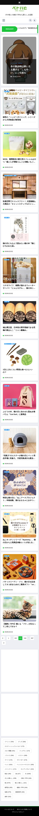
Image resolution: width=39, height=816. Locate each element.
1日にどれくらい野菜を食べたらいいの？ (18, 371)
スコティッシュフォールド (14, 746)
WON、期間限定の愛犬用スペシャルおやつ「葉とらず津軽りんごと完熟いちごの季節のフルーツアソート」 (19, 160)
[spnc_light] (35, 20)
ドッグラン (25, 751)
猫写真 (8, 787)
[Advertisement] (19, 670)
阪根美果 (20, 792)
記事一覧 (7, 91)
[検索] (30, 20)
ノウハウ (9, 755)
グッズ (22, 741)
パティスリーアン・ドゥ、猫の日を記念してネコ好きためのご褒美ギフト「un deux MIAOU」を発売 (19, 583)
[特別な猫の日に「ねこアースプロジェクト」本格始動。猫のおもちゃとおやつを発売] (19, 482)
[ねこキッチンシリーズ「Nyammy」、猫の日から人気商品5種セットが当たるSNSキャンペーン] (19, 524)
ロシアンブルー (27, 769)
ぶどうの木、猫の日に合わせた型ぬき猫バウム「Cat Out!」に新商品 (19, 413)
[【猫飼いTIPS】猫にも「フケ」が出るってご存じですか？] (19, 609)
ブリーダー (22, 760)
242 (15, 638)
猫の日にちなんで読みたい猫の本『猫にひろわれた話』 (19, 244)
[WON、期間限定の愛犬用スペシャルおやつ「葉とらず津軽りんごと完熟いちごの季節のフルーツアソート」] (19, 144)
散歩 (8, 773)
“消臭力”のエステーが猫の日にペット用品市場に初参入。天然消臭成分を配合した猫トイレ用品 (19, 457)
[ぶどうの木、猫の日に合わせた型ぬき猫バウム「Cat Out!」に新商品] (19, 396)
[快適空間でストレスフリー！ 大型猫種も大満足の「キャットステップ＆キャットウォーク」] (19, 186)
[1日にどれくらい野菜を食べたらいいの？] (19, 354)
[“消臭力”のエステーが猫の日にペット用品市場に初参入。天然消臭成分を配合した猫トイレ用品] (19, 440)
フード (8, 760)
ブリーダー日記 (14, 63)
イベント (9, 741)
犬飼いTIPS (26, 778)
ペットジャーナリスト (25, 764)
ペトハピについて (9, 809)
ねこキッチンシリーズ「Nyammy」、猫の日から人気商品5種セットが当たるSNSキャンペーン (19, 541)
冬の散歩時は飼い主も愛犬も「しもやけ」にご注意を (20, 69)
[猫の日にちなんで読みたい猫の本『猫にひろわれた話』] (19, 228)
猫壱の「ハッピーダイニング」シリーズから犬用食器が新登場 (19, 118)
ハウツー (22, 755)
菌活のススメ (8, 344)
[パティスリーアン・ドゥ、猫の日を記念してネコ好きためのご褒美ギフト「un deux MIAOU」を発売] (19, 566)
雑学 (8, 796)
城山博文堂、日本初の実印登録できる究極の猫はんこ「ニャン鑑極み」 (19, 328)
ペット (8, 764)
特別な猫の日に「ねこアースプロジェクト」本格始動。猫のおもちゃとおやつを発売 (19, 499)
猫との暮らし (21, 783)
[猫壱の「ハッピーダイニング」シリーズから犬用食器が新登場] (19, 102)
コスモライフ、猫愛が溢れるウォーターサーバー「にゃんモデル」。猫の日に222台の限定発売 (19, 286)
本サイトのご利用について (24, 809)
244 (25, 638)
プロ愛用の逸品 (8, 175)
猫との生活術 (8, 598)
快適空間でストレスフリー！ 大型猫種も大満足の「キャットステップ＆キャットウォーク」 (19, 202)
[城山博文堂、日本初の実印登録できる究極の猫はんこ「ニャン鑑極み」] (19, 312)
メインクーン (10, 769)
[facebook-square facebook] (19, 3)
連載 (15, 175)
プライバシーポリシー (18, 812)
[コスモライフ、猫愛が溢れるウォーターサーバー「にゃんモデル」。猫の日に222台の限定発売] (19, 270)
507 (32, 638)
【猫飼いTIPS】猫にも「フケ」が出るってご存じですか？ (19, 625)
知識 (8, 792)
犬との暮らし (10, 778)
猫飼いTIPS (22, 787)
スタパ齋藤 (10, 751)
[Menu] (3, 20)
